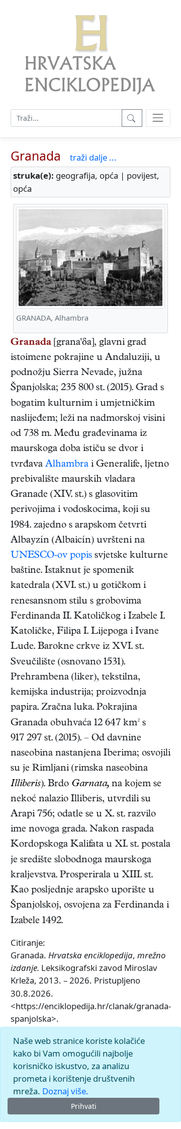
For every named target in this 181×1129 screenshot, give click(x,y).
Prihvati (84, 1106)
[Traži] (132, 118)
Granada (36, 155)
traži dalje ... (93, 157)
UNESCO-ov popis (51, 556)
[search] (158, 118)
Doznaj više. (65, 1091)
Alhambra (66, 465)
